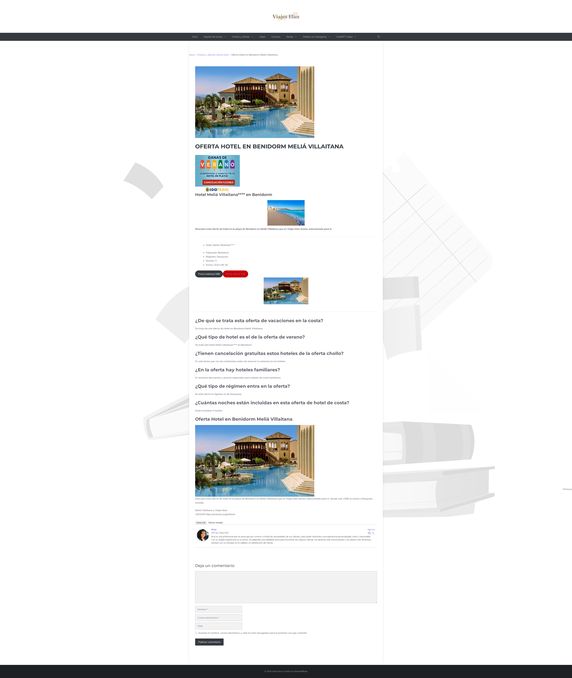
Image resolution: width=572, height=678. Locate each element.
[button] (379, 37)
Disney (289, 36)
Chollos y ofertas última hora (213, 54)
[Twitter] (373, 533)
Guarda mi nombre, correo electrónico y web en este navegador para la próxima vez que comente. (252, 632)
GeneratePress (300, 671)
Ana (213, 529)
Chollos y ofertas (241, 36)
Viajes (262, 36)
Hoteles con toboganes (315, 36)
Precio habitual (209, 273)
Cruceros (275, 36)
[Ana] (203, 535)
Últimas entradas (215, 523)
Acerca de (201, 523)
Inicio (195, 36)
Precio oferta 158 (235, 273)
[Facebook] (369, 533)
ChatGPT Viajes (344, 36)
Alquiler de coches (213, 36)
